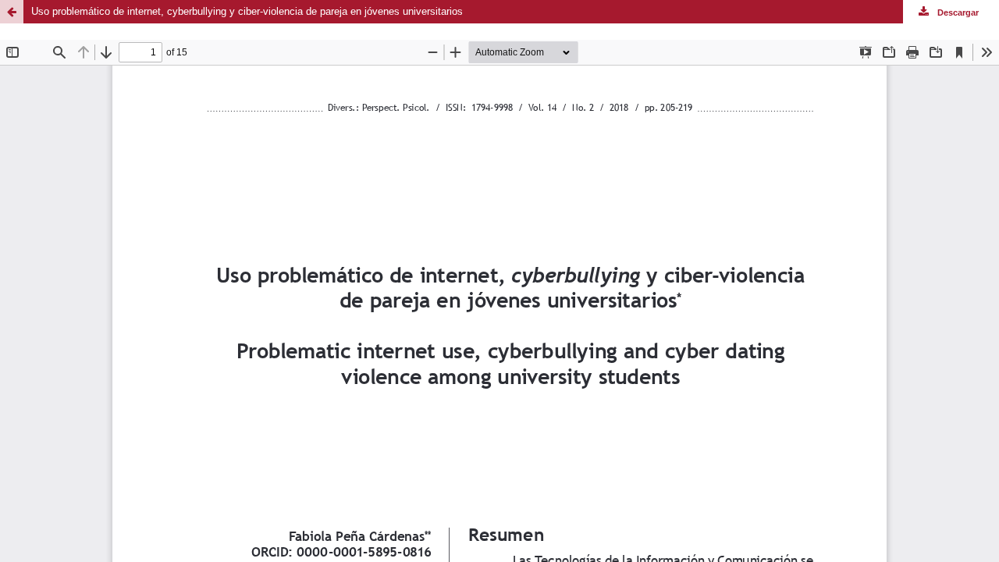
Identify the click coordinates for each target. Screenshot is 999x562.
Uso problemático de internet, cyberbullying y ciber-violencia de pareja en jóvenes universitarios (247, 11)
